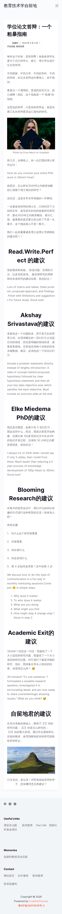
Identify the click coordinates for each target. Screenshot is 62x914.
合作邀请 (23, 875)
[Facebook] (5, 804)
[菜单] (56, 5)
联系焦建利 (10, 883)
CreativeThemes (38, 901)
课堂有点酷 (10, 825)
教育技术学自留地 (20, 5)
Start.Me (41, 825)
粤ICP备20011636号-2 (31, 905)
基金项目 (11, 829)
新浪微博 (27, 825)
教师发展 (20, 46)
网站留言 (9, 875)
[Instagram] (15, 804)
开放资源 (11, 46)
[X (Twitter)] (10, 804)
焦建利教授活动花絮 (16, 856)
